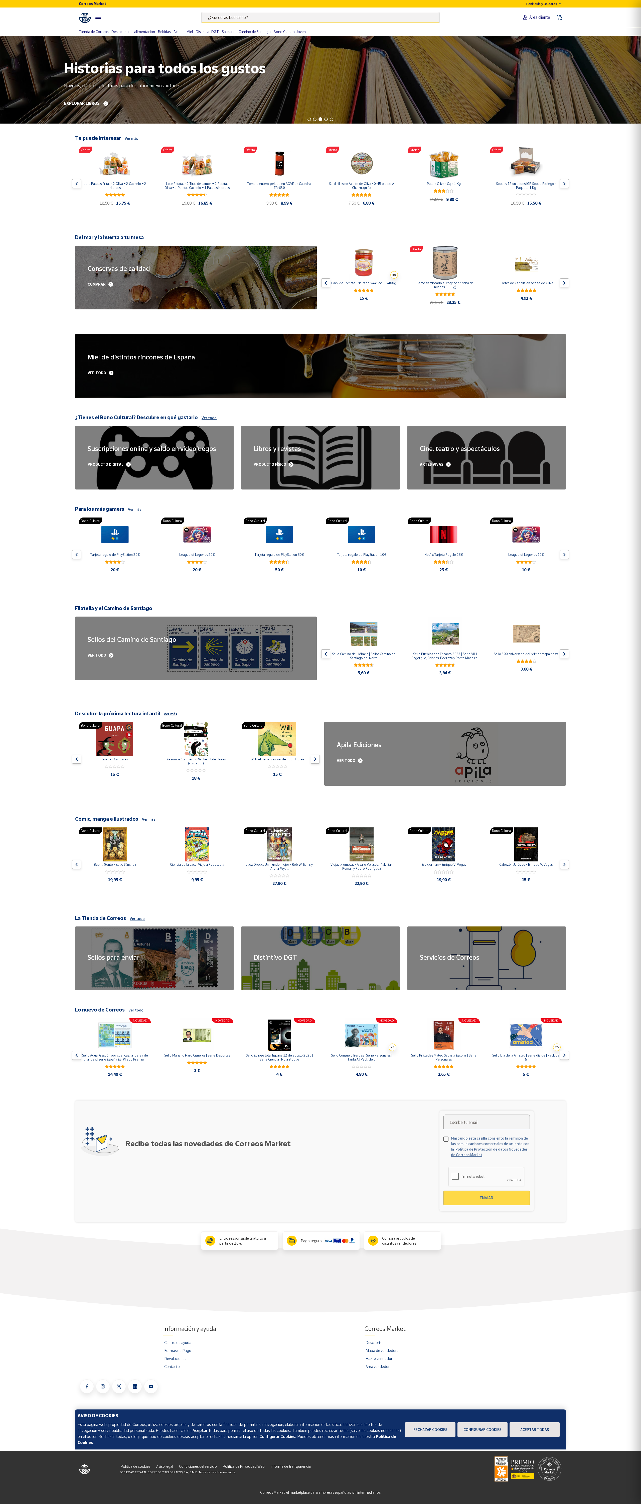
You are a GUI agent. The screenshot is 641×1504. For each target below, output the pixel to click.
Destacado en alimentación (133, 32)
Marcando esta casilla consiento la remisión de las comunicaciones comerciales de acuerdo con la (490, 1146)
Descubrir (373, 1342)
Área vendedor (378, 1366)
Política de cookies (135, 1466)
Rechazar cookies (430, 1429)
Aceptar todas (534, 1429)
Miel (190, 32)
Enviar (486, 1197)
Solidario (229, 32)
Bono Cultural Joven (290, 32)
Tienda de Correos (93, 32)
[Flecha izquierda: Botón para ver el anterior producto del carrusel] (76, 183)
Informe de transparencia (291, 1466)
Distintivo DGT (207, 32)
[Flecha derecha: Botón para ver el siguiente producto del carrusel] (564, 183)
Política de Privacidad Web (244, 1466)
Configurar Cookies (482, 1429)
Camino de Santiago (255, 32)
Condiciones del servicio (198, 1466)
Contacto (172, 1366)
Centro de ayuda (177, 1342)
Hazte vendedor (379, 1358)
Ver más (131, 138)
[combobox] (320, 17)
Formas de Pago (177, 1350)
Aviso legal (164, 1466)
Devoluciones (175, 1358)
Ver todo (209, 418)
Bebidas (164, 32)
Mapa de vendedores (383, 1350)
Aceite (179, 32)
